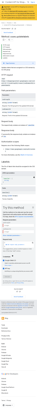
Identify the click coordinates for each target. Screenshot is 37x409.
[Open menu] (3, 2)
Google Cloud (5, 361)
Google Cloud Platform (7, 387)
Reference (29, 25)
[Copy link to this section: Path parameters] (17, 91)
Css (5, 136)
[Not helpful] (15, 28)
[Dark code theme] (34, 177)
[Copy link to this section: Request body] (15, 121)
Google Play (4, 364)
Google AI (4, 390)
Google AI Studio (6, 355)
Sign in (33, 2)
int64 (10, 102)
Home (3, 23)
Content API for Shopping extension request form (21, 17)
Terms (3, 400)
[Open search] (28, 2)
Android (3, 346)
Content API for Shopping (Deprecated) (15, 2)
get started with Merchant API (26, 13)
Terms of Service (6, 339)
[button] (18, 63)
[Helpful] (12, 28)
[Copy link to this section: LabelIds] (11, 162)
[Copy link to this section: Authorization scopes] (21, 142)
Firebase (3, 352)
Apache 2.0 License (23, 305)
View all (3, 367)
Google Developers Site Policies (13, 307)
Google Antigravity (6, 358)
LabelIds (31, 125)
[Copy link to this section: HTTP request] (14, 75)
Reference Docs (6, 331)
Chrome (3, 349)
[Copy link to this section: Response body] (16, 131)
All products (4, 393)
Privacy (9, 400)
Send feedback (8, 32)
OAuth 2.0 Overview (26, 155)
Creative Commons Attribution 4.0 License (17, 304)
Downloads (4, 328)
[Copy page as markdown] (9, 39)
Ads (15, 23)
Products (9, 23)
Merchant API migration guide (18, 11)
